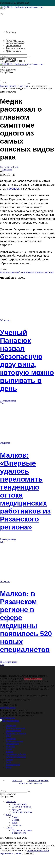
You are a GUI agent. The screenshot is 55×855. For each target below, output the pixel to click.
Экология (10, 738)
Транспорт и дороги (16, 61)
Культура (10, 746)
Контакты (17, 780)
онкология (43, 272)
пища (51, 272)
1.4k (2, 542)
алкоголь (14, 272)
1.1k (2, 664)
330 (2, 403)
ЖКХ (8, 51)
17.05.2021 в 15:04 (9, 167)
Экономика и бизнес (16, 754)
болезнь (23, 272)
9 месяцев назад (8, 400)
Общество (11, 32)
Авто (8, 762)
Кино (8, 767)
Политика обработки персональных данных (34, 781)
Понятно (28, 853)
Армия (9, 759)
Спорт (9, 749)
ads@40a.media (7, 718)
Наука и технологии (16, 757)
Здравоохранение (14, 741)
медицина (5, 272)
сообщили (14, 188)
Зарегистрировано (33, 678)
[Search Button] (29, 83)
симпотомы (32, 272)
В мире (9, 751)
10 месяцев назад (8, 662)
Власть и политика (15, 43)
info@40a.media (7, 707)
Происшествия (13, 51)
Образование (12, 744)
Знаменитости (13, 764)
